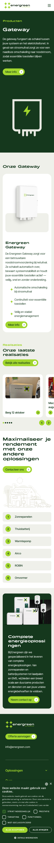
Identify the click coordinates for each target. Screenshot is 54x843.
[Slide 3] (7, 422)
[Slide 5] (11, 422)
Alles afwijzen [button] (40, 830)
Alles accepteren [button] (15, 830)
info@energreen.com (17, 746)
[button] (27, 838)
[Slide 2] (5, 422)
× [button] (51, 784)
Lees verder (44, 805)
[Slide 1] (3, 422)
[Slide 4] (9, 422)
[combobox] (46, 784)
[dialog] (27, 811)
